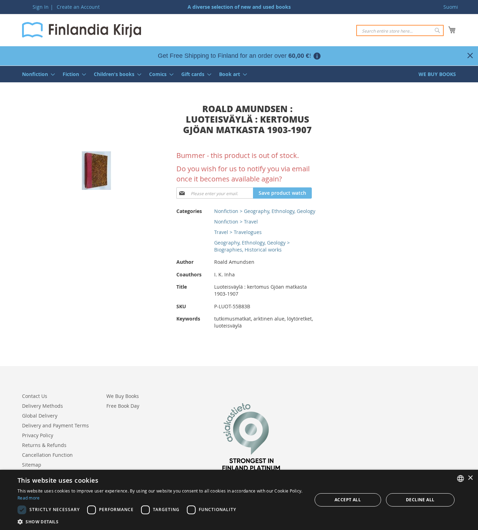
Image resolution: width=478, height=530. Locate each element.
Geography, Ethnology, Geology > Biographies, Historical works (252, 246)
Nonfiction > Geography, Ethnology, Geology (264, 211)
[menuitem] (36, 74)
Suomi (450, 7)
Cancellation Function (47, 455)
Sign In (41, 7)
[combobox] (400, 30)
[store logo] (81, 29)
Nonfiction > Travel (236, 221)
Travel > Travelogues (238, 232)
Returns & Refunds (44, 445)
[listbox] (460, 478)
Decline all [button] (420, 500)
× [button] (470, 478)
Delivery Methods (42, 405)
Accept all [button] (348, 500)
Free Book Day (122, 405)
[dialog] (239, 500)
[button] (160, 521)
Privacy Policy (37, 435)
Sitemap (31, 464)
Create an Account (78, 7)
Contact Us (34, 396)
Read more (28, 498)
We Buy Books (122, 396)
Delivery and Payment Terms (55, 425)
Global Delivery (39, 415)
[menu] (239, 74)
